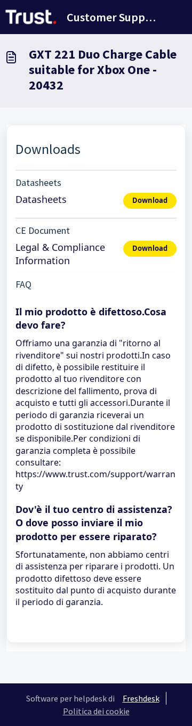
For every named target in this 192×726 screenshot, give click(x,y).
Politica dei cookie (96, 711)
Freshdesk (141, 698)
